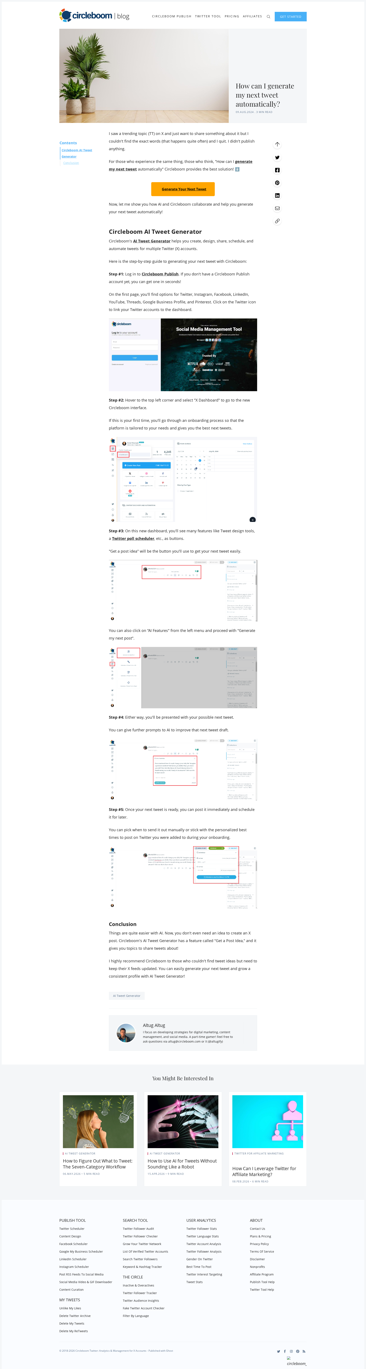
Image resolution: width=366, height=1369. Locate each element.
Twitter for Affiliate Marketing (259, 1153)
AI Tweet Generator (126, 996)
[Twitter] (278, 1351)
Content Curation (71, 1290)
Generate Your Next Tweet (184, 189)
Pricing (232, 16)
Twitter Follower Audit (138, 1229)
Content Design (70, 1236)
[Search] (268, 16)
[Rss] (304, 1351)
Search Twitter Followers (140, 1259)
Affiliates (252, 16)
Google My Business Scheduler (81, 1251)
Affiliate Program (262, 1274)
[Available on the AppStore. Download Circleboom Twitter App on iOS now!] (297, 1361)
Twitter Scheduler (72, 1229)
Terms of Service (262, 1251)
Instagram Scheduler (74, 1267)
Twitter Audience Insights (141, 1301)
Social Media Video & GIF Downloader (85, 1282)
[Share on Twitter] (277, 157)
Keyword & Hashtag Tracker (142, 1267)
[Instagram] (291, 1351)
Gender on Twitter (199, 1259)
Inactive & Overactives (138, 1285)
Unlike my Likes (70, 1308)
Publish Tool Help (262, 1282)
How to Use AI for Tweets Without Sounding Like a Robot (182, 1164)
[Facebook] (285, 1351)
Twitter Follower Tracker (140, 1293)
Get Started (290, 17)
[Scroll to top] (277, 144)
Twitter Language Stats (202, 1236)
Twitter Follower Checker (140, 1236)
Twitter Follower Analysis (204, 1251)
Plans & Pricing (260, 1236)
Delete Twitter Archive (75, 1316)
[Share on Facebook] (277, 170)
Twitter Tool (208, 16)
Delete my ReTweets (73, 1331)
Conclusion (71, 163)
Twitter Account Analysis (203, 1244)
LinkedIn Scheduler (73, 1259)
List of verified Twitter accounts (145, 1251)
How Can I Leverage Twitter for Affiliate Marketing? (264, 1171)
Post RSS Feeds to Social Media (81, 1274)
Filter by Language (136, 1316)
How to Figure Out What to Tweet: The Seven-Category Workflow (98, 1164)
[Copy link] (277, 220)
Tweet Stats (194, 1282)
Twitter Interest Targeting (204, 1274)
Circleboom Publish (171, 16)
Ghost (169, 1350)
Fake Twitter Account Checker (144, 1308)
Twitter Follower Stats (201, 1229)
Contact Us (257, 1229)
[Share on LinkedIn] (277, 195)
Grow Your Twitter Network (142, 1244)
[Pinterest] (297, 1351)
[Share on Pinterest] (277, 182)
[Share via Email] (277, 208)
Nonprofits (257, 1267)
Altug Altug (154, 1025)
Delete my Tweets (71, 1323)
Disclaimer (257, 1259)
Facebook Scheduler (73, 1244)
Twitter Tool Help (262, 1290)
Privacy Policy (259, 1244)
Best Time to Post (198, 1267)
